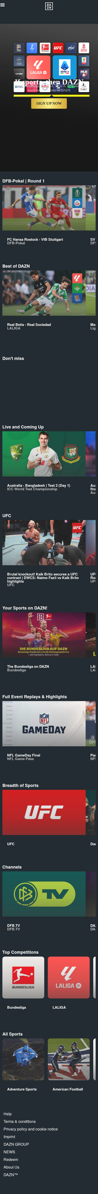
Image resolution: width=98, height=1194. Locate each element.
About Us (11, 1167)
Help (8, 1113)
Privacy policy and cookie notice (31, 1129)
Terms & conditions (20, 1121)
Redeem (11, 1159)
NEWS (9, 1152)
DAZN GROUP (16, 1144)
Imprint (9, 1136)
